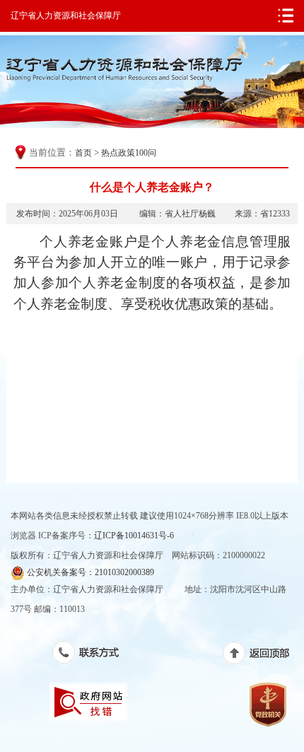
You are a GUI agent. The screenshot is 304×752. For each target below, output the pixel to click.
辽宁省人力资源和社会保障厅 (66, 16)
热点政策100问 (128, 153)
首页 (83, 153)
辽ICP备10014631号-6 (134, 535)
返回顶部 (263, 656)
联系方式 (93, 655)
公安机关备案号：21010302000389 (89, 572)
